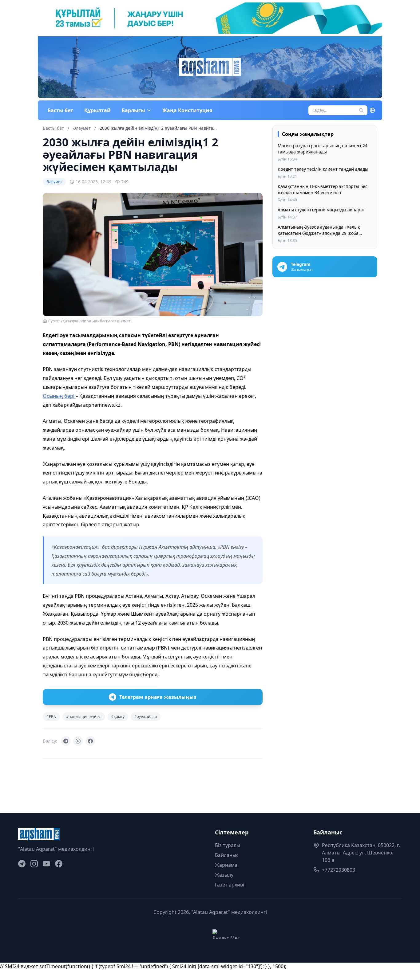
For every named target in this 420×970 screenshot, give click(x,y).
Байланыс (227, 855)
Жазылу (224, 874)
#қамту (118, 716)
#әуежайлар (145, 716)
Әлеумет (82, 128)
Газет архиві (229, 884)
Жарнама (226, 865)
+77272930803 (338, 869)
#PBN (51, 716)
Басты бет (60, 110)
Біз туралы (227, 845)
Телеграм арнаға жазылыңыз (157, 697)
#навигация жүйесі (83, 716)
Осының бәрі (59, 396)
